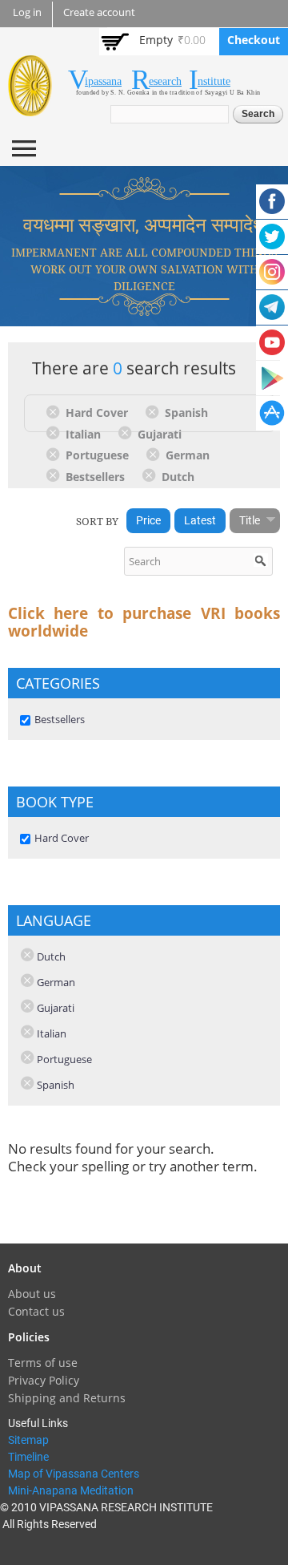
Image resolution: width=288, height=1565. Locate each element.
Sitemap (28, 1440)
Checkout (253, 39)
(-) (56, 411)
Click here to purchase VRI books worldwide (144, 622)
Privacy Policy (43, 1380)
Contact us (36, 1311)
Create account (99, 12)
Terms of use (43, 1362)
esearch (165, 81)
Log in (27, 12)
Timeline (28, 1456)
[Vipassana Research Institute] (30, 107)
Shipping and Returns (67, 1397)
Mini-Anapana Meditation (71, 1490)
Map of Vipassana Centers (73, 1473)
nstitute (214, 81)
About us (32, 1293)
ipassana (103, 81)
